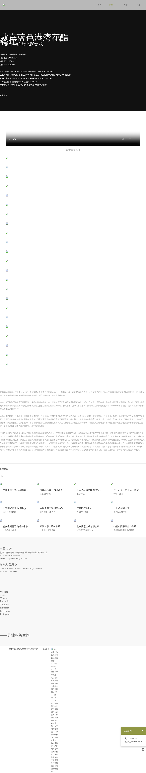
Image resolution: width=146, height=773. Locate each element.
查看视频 (3, 95)
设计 (2, 476)
